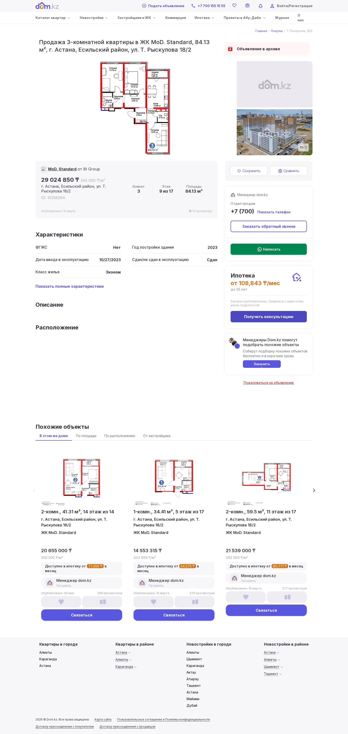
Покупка (277, 31)
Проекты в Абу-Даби (242, 18)
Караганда (48, 659)
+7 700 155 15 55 (211, 6)
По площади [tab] (86, 436)
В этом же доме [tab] (54, 436)
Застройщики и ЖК (134, 18)
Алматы (45, 652)
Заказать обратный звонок (268, 226)
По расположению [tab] (119, 436)
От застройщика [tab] (156, 436)
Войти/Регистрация (294, 6)
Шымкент (194, 659)
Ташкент (194, 686)
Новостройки (91, 18)
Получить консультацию (268, 316)
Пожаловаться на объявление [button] (269, 383)
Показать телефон (273, 212)
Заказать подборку (262, 365)
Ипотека (202, 18)
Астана (45, 666)
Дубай (192, 705)
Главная (261, 31)
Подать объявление (166, 6)
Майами (193, 699)
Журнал (282, 18)
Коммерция (175, 18)
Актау (191, 672)
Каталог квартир (51, 18)
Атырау (193, 679)
